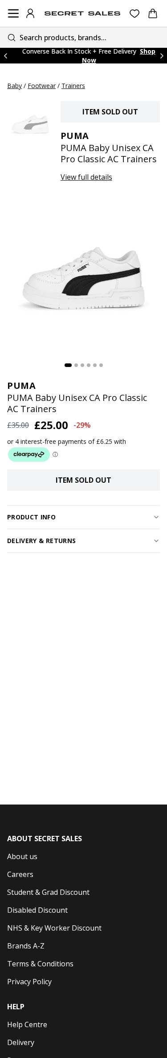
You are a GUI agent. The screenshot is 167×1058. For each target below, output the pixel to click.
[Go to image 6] (101, 365)
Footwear (42, 85)
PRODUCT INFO (31, 517)
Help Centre (27, 1024)
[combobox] (83, 37)
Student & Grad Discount (48, 892)
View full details (86, 177)
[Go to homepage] (82, 13)
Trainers (73, 85)
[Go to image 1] (68, 365)
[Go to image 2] (76, 365)
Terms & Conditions (40, 964)
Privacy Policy (29, 981)
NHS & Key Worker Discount (54, 928)
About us (22, 856)
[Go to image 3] (82, 365)
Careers (20, 874)
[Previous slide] (5, 55)
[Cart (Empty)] (153, 13)
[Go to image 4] (88, 365)
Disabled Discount (37, 910)
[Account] (30, 13)
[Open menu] (13, 13)
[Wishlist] (135, 13)
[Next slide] (161, 55)
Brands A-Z (26, 946)
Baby (14, 85)
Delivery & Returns (41, 540)
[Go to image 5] (95, 365)
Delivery (20, 1042)
